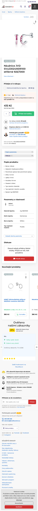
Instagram (7, 435)
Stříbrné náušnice (20, 12)
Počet (6, 113)
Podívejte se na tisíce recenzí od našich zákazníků (21, 373)
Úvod (3, 12)
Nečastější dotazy (7, 458)
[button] (21, 7)
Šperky (10, 12)
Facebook (26, 433)
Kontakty (5, 465)
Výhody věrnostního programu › (18, 123)
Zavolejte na (17, 134)
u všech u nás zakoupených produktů (17, 378)
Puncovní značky (7, 487)
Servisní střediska (7, 477)
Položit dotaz (20, 259)
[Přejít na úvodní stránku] (8, 6)
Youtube (16, 433)
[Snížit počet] (10, 115)
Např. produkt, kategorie (14, 20)
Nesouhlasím (19, 503)
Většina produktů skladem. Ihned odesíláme (14, 391)
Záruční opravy (6, 471)
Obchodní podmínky (8, 474)
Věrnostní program (8, 480)
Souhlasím (19, 507)
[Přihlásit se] (25, 7)
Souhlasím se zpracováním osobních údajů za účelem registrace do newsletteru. (16, 406)
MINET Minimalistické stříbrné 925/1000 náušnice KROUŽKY (14, 300)
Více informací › (9, 76)
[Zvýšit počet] (10, 112)
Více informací (21, 407)
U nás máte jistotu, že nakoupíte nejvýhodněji (20, 383)
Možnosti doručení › (15, 128)
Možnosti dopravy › (20, 95)
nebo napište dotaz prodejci (18, 136)
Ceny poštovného (7, 468)
